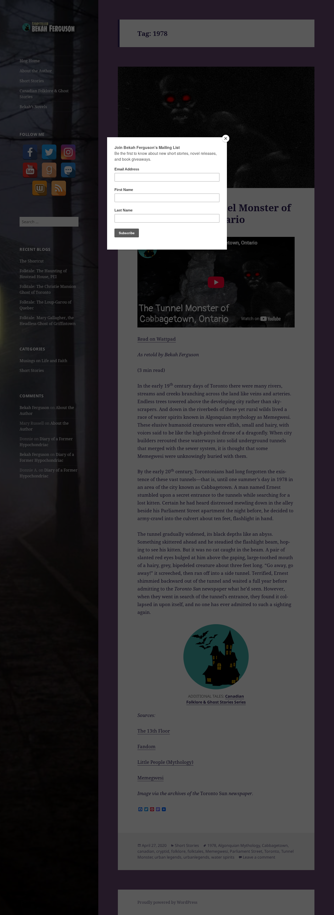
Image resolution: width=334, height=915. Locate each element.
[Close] (225, 138)
